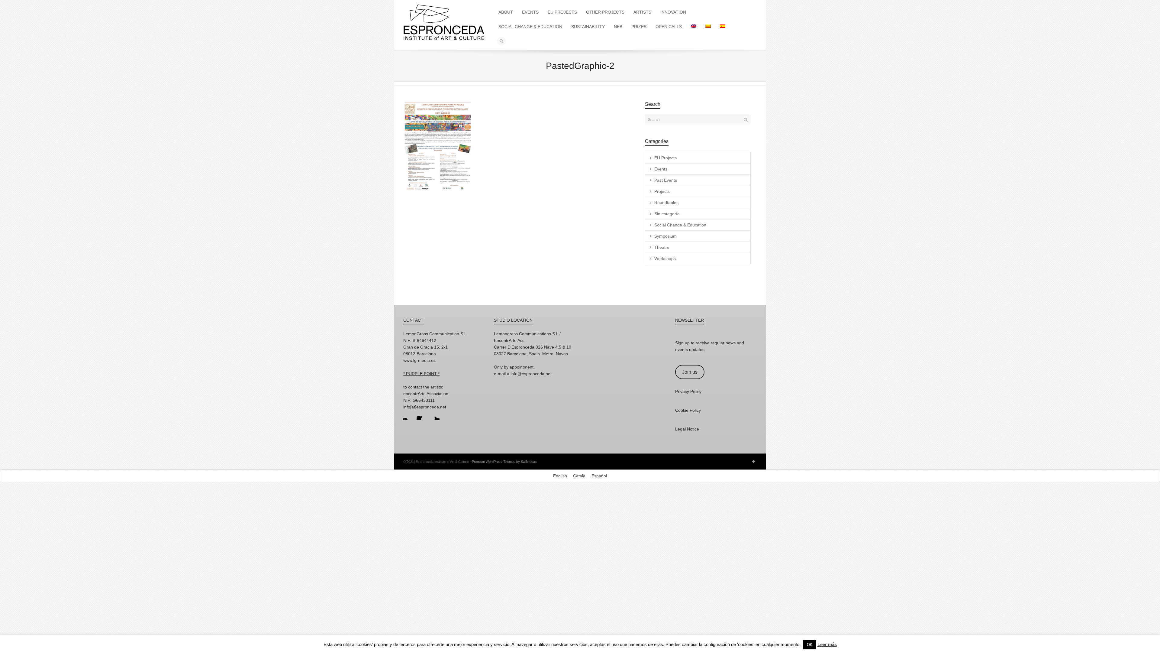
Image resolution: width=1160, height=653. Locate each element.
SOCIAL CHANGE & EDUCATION (530, 26)
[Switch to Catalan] (708, 26)
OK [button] (810, 644)
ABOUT (505, 12)
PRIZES (638, 26)
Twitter (435, 415)
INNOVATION (673, 12)
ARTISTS (642, 12)
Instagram (408, 415)
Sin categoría (667, 213)
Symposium (665, 236)
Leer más (827, 644)
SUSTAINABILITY (588, 26)
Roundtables (666, 202)
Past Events (665, 180)
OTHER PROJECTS (605, 12)
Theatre (661, 247)
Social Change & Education (680, 225)
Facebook (421, 415)
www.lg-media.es (419, 360)
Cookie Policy (688, 410)
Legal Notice (687, 429)
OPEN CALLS (669, 26)
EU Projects (665, 157)
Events (660, 169)
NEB (618, 26)
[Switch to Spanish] (722, 26)
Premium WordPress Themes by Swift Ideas (504, 461)
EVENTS (530, 12)
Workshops (665, 258)
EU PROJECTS (562, 12)
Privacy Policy (688, 391)
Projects (662, 191)
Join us (690, 372)
